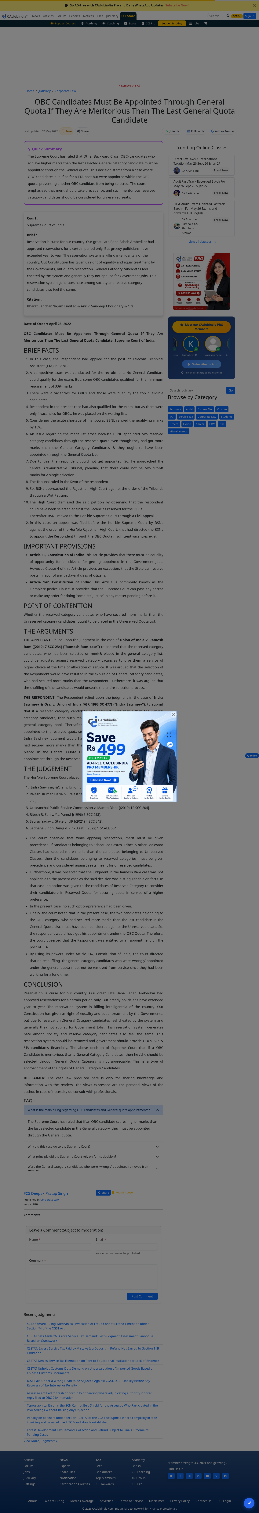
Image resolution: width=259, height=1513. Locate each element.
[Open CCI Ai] (249, 1503)
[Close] (174, 714)
